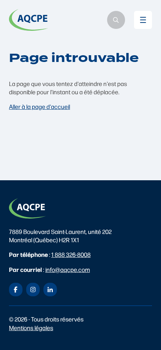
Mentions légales (31, 328)
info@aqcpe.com (67, 269)
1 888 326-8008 (71, 254)
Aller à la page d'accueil (39, 106)
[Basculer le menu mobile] (143, 20)
